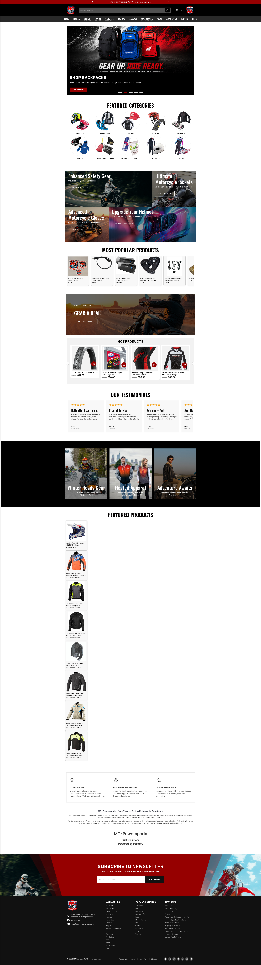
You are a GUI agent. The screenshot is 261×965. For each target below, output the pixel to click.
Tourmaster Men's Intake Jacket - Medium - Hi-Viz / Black (75, 604)
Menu (66, 19)
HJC (137, 908)
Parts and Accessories (147, 19)
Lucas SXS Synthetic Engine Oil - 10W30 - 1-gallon (113, 374)
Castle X (138, 926)
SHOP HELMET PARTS (124, 223)
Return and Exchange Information (177, 917)
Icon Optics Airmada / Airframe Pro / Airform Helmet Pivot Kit (148, 279)
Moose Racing (140, 920)
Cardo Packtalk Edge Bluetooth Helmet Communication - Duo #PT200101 (123, 279)
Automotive (171, 19)
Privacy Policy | (143, 959)
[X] (174, 959)
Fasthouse (139, 911)
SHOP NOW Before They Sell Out (138, 2)
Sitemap (154, 959)
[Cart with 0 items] (181, 10)
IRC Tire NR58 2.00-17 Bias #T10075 (85, 373)
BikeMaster (139, 928)
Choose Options (78, 268)
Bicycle (108, 926)
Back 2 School (87, 19)
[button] (85, 321)
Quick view (78, 265)
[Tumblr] (183, 959)
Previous (93, 2)
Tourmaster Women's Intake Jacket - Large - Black (75, 634)
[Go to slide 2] (193, 363)
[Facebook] (165, 959)
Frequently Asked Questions (175, 920)
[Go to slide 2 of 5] (125, 92)
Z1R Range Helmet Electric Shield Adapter (101, 279)
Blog (194, 19)
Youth (159, 19)
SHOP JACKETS (164, 194)
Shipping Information (172, 926)
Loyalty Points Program (173, 937)
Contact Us (169, 911)
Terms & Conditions (172, 923)
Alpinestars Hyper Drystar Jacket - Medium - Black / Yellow (74, 755)
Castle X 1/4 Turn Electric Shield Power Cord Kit (173, 279)
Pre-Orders (110, 937)
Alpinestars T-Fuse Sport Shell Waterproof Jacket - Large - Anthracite (74, 694)
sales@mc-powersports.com (82, 924)
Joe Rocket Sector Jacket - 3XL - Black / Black (75, 664)
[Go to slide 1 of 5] (120, 92)
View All (138, 934)
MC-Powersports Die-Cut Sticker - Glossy (76, 279)
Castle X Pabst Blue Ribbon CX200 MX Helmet (75, 544)
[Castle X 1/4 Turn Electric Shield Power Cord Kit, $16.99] (174, 269)
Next (167, 2)
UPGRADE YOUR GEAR (80, 188)
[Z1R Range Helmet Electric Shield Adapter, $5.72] (102, 269)
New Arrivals (109, 19)
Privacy (168, 914)
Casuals (133, 19)
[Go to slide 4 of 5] (136, 92)
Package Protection (172, 928)
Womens (109, 940)
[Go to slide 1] (67, 363)
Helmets (121, 19)
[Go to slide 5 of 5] (141, 92)
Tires (107, 931)
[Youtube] (178, 959)
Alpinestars (139, 906)
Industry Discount (171, 934)
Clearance (109, 934)
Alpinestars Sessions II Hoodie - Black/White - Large (173, 374)
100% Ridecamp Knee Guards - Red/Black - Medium (143, 374)
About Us (168, 906)
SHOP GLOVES (77, 229)
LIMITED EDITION (98, 19)
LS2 (136, 923)
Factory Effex (140, 914)
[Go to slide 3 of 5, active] (131, 92)
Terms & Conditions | (128, 959)
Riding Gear (110, 920)
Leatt (137, 917)
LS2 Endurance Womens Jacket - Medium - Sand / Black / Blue (74, 725)
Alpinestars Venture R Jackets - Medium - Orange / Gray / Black (75, 574)
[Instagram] (170, 959)
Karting (184, 19)
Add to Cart (126, 268)
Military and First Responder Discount (178, 931)
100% (137, 931)
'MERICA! (76, 19)
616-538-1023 (76, 920)
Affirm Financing (171, 908)
